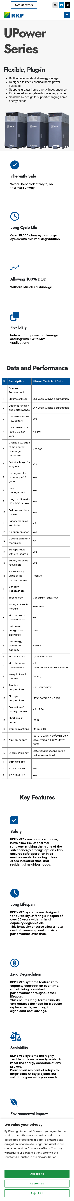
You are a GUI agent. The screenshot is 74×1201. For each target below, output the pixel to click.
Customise (37, 1183)
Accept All (37, 1174)
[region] (37, 1160)
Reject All (37, 1193)
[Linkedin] (61, 5)
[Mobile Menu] (67, 15)
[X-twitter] (67, 5)
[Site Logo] (14, 15)
